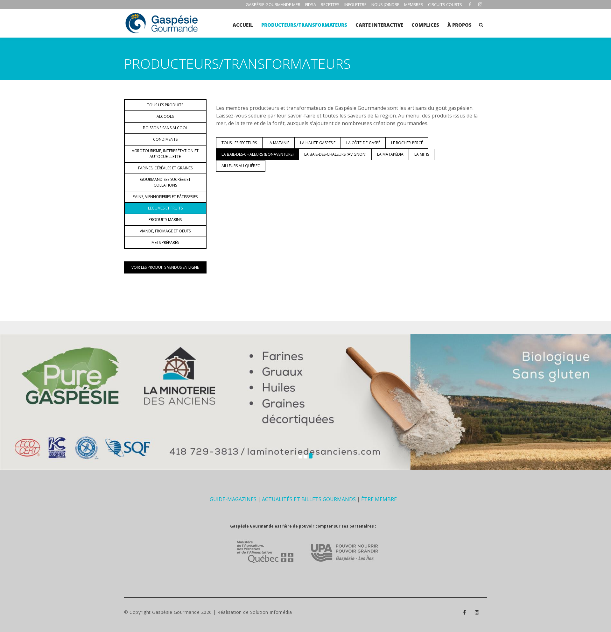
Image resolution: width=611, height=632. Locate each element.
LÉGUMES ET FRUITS (165, 208)
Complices (425, 25)
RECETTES (330, 4)
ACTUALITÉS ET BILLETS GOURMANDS (309, 499)
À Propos (459, 25)
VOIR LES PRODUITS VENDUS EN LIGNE (165, 267)
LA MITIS (421, 154)
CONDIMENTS (165, 139)
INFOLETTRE (355, 4)
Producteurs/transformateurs (304, 25)
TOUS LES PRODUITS (165, 105)
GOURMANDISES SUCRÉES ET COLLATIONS (165, 182)
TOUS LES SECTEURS (239, 143)
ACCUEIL (243, 25)
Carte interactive (379, 25)
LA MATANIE (278, 143)
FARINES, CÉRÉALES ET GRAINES (165, 168)
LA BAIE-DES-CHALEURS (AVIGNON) (335, 154)
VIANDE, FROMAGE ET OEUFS (165, 231)
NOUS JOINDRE (385, 4)
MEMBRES (413, 4)
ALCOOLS (165, 116)
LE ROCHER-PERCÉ (407, 143)
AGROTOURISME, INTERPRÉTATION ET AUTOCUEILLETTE (165, 153)
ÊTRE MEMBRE (379, 499)
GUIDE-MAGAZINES (233, 499)
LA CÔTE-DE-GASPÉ (363, 143)
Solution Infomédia (271, 612)
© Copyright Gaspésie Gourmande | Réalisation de (187, 612)
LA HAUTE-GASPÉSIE (317, 143)
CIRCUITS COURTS (445, 4)
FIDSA (310, 4)
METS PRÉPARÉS (165, 242)
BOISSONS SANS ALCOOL (165, 128)
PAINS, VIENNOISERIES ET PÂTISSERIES (165, 196)
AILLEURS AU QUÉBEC (240, 165)
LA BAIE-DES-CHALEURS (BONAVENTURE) (257, 154)
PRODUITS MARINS (165, 219)
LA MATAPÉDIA (390, 154)
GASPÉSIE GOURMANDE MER (273, 4)
